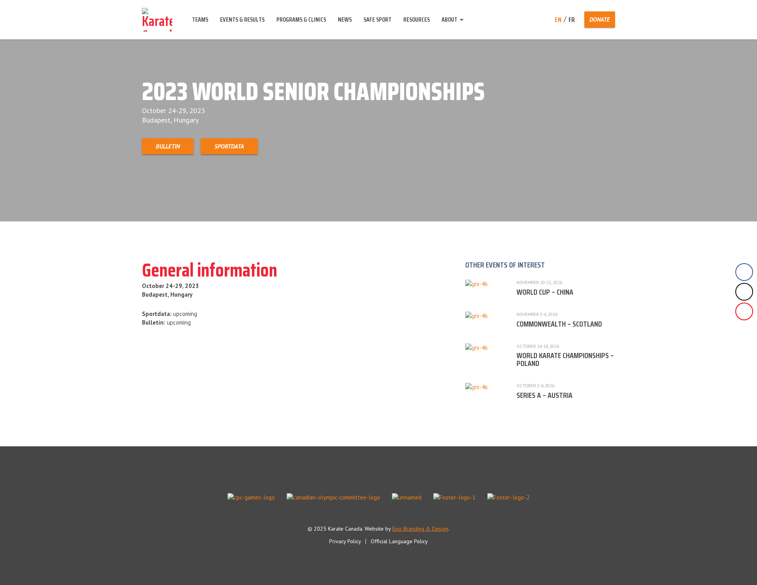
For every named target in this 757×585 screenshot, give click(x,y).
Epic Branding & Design (420, 528)
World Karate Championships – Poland (565, 359)
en (558, 19)
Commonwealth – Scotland (559, 324)
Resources (416, 19)
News (345, 19)
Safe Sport (378, 19)
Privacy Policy (345, 541)
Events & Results (242, 19)
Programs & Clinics (301, 19)
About (449, 19)
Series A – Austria (544, 395)
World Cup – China (544, 292)
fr (572, 19)
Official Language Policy (399, 541)
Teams (200, 19)
